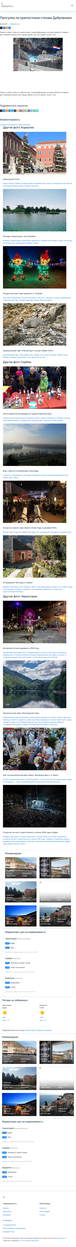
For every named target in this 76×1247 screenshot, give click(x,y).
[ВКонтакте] (4, 28)
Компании (7, 1215)
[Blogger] (18, 111)
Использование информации (14, 1228)
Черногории (31, 1030)
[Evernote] (26, 111)
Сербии (39, 1030)
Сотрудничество (9, 1225)
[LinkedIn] (12, 111)
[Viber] (29, 111)
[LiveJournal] (15, 111)
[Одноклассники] (7, 28)
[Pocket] (23, 111)
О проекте (7, 1220)
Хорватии (48, 1030)
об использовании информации (29, 1240)
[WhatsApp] (34, 111)
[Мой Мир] (9, 28)
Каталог (6, 1208)
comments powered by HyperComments (15, 125)
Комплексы (7, 1211)
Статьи (42, 1215)
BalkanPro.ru (15, 24)
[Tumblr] (20, 111)
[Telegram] (31, 111)
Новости (42, 1208)
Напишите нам (8, 1232)
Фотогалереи (44, 1211)
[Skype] (37, 111)
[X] (1, 28)
